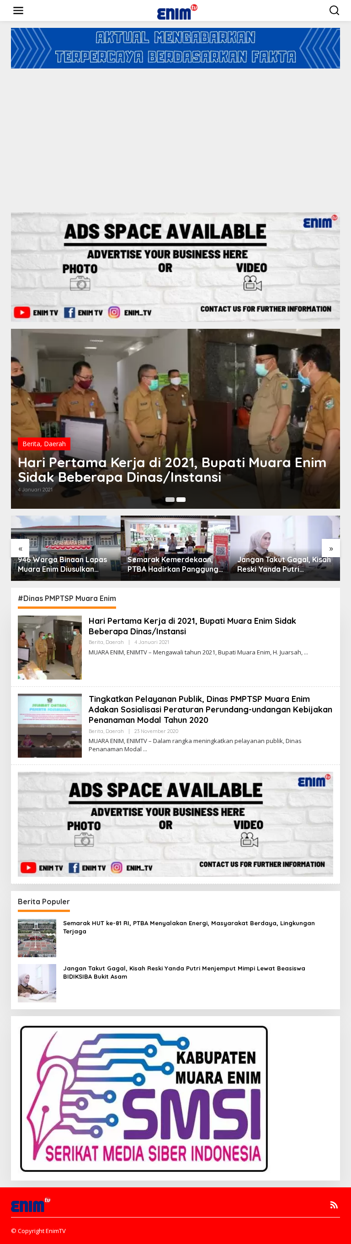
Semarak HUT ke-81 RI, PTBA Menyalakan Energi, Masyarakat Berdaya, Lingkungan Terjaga (189, 927)
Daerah (55, 443)
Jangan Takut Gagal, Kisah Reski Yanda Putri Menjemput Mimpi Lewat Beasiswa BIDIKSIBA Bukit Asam (284, 564)
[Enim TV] (177, 9)
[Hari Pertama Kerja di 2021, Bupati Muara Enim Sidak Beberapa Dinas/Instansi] (306, 652)
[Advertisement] (175, 137)
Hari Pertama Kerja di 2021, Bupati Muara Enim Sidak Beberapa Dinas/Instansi (172, 469)
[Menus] (18, 10)
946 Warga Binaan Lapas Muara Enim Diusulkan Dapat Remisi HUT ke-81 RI (65, 564)
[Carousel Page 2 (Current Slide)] (181, 499)
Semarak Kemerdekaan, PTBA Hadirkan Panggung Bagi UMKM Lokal (173, 564)
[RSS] (334, 1205)
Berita (31, 443)
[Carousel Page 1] (170, 499)
